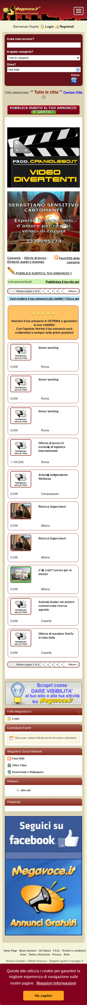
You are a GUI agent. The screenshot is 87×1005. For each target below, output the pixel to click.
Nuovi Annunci (27, 950)
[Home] (21, 15)
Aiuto (67, 954)
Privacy (56, 954)
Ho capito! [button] (43, 996)
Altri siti (26, 790)
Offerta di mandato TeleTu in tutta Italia (55, 635)
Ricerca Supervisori (52, 506)
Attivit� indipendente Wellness (53, 477)
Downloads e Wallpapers (28, 772)
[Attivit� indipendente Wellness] (20, 485)
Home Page (10, 950)
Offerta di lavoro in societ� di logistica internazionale (51, 447)
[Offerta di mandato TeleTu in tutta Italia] (20, 644)
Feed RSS (18, 758)
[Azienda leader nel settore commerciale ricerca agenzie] (20, 612)
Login (49, 26)
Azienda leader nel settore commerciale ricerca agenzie (56, 606)
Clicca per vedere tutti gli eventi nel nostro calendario (45, 737)
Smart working (48, 347)
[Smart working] (20, 358)
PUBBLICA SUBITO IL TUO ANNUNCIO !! (43, 273)
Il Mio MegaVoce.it (43, 711)
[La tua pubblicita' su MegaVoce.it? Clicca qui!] (43, 704)
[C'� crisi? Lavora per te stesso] (20, 580)
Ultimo (73, 291)
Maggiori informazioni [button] (56, 983)
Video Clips (19, 765)
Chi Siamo (45, 950)
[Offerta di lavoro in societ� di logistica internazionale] (20, 453)
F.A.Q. (56, 950)
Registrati (67, 26)
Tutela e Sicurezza (39, 954)
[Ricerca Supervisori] (20, 517)
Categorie (14, 258)
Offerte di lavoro (35, 258)
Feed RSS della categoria (69, 260)
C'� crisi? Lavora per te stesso (55, 572)
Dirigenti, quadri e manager (25, 261)
